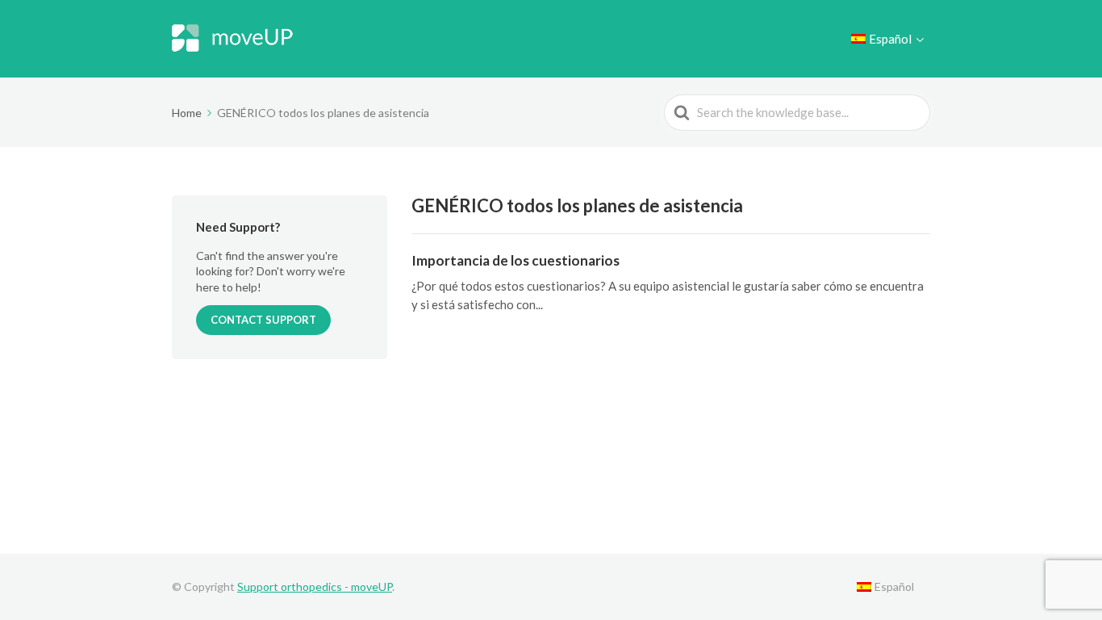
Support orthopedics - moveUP (314, 586)
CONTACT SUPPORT (263, 319)
